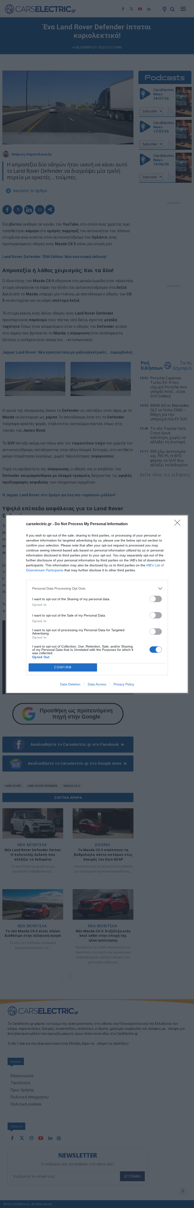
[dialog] (97, 604)
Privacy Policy (124, 684)
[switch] (156, 599)
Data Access (97, 684)
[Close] (178, 524)
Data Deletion (70, 684)
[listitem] (97, 588)
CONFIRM (63, 667)
